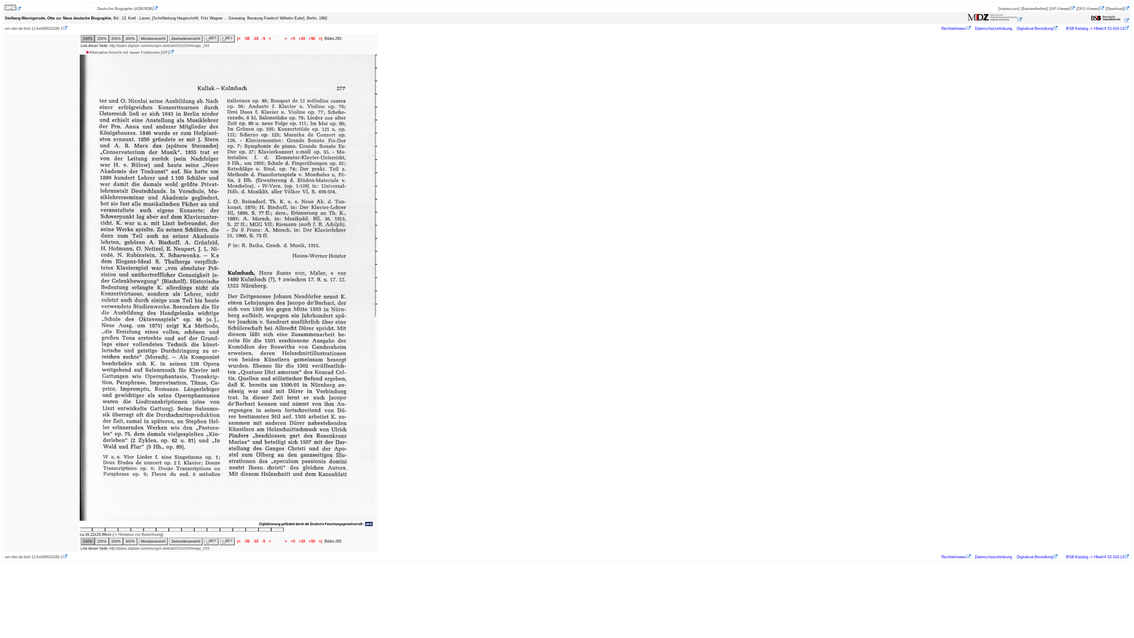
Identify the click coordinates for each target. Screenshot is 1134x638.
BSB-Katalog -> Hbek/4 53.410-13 (1094, 28)
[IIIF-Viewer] (1059, 8)
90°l (213, 38)
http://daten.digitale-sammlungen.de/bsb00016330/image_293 (159, 46)
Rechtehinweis (953, 28)
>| (320, 38)
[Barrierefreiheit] (1034, 8)
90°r (229, 38)
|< (239, 38)
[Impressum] (1009, 8)
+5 (292, 38)
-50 (247, 38)
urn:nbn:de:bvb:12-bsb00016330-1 (34, 28)
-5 (263, 38)
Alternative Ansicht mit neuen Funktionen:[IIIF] (129, 52)
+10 (301, 38)
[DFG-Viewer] (1087, 8)
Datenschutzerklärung (993, 28)
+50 (311, 38)
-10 (256, 38)
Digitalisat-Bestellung (1035, 28)
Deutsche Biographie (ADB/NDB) (125, 8)
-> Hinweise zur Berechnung (138, 534)
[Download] (1115, 8)
